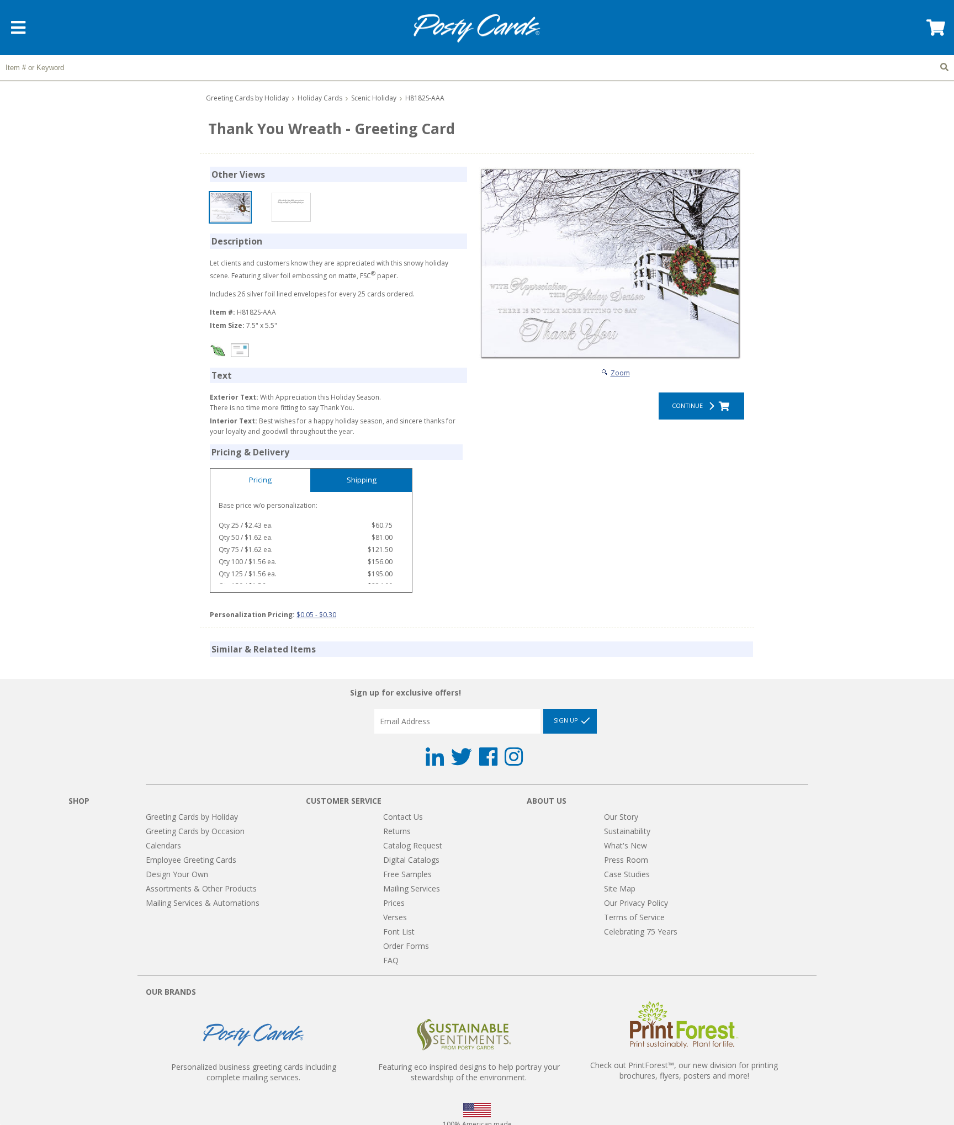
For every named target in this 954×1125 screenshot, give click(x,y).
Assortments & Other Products (201, 888)
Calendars (163, 845)
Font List (399, 931)
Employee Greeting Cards (191, 860)
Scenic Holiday (373, 98)
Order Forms (406, 946)
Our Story (621, 816)
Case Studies (627, 874)
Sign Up (567, 720)
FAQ (391, 960)
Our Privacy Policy (636, 903)
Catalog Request (412, 845)
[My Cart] (934, 31)
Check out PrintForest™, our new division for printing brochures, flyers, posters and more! (684, 1070)
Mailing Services (411, 888)
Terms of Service (634, 917)
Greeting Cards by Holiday (247, 98)
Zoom (620, 373)
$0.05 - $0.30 (316, 614)
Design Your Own (177, 874)
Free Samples (407, 874)
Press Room (626, 860)
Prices (394, 903)
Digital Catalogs (411, 860)
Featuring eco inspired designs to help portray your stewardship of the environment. (469, 1072)
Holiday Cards (320, 98)
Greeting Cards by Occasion (195, 831)
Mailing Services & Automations (202, 903)
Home (477, 28)
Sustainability (627, 831)
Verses (395, 917)
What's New (625, 845)
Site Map (619, 888)
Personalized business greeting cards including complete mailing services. (253, 1072)
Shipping (362, 480)
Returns (397, 831)
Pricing (260, 480)
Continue (689, 405)
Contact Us (403, 816)
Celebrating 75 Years (640, 931)
